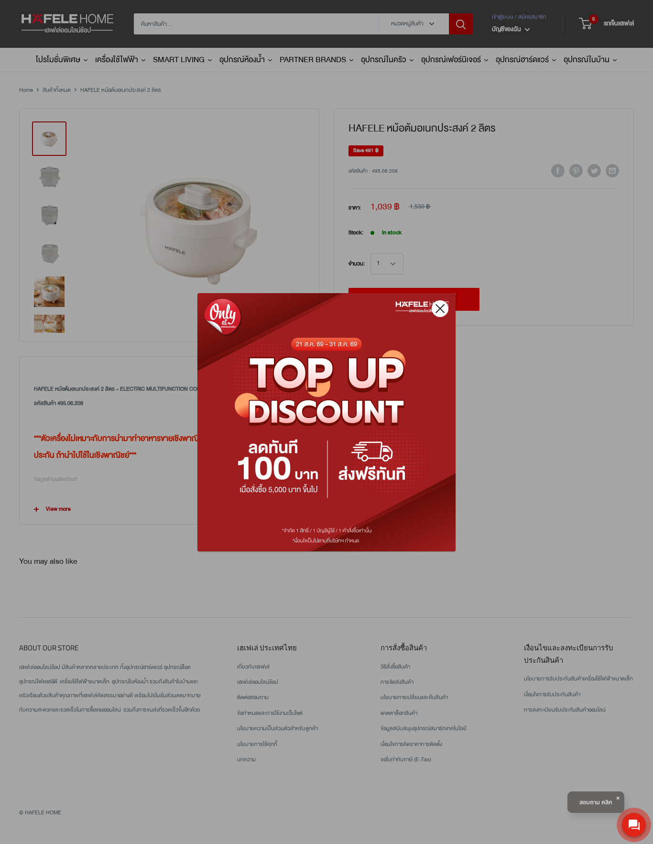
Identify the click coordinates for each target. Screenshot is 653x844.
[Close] (440, 308)
